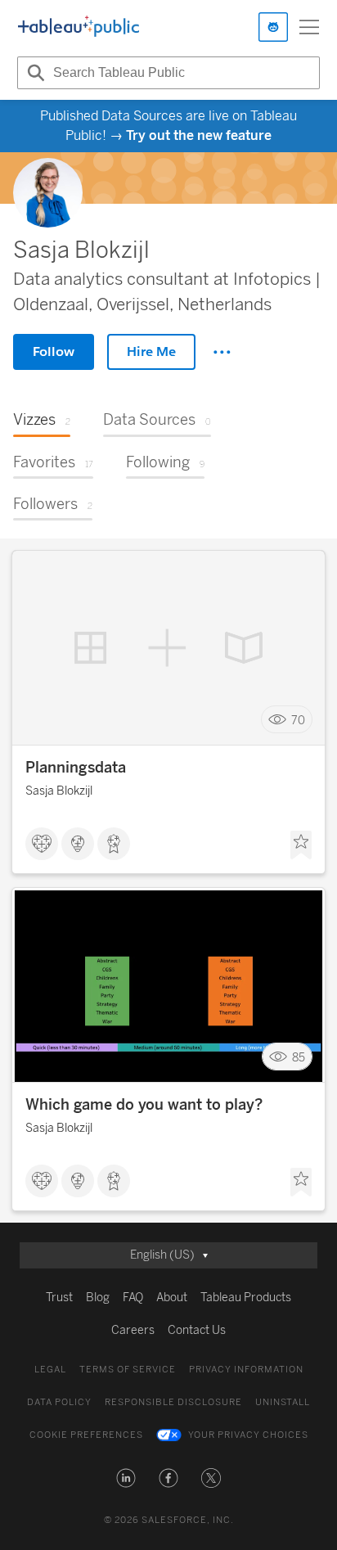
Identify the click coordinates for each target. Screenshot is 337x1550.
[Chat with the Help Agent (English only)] (273, 27)
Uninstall (282, 1402)
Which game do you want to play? (144, 1105)
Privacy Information (246, 1369)
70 (298, 720)
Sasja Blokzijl (58, 791)
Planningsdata (75, 768)
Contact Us (197, 1330)
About (171, 1297)
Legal (50, 1369)
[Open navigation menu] (309, 27)
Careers (133, 1330)
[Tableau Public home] (78, 27)
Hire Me (151, 351)
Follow (53, 351)
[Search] (34, 73)
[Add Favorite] (301, 845)
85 (298, 1057)
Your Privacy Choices (248, 1435)
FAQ (133, 1297)
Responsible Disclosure (173, 1402)
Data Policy (59, 1402)
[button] (126, 1478)
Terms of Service (127, 1369)
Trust (59, 1297)
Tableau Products (245, 1297)
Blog (98, 1297)
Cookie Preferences (86, 1435)
